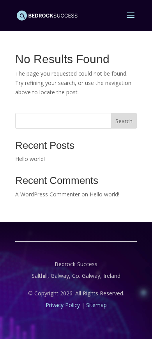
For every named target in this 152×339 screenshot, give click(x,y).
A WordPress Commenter (47, 194)
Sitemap (96, 305)
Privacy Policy (63, 305)
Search (124, 121)
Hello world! (30, 158)
